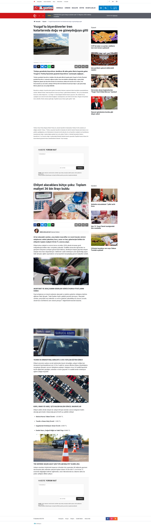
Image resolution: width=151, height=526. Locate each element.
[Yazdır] (76, 66)
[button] (79, 66)
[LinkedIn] (45, 66)
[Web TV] (113, 1)
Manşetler (39, 1)
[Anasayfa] (34, 1)
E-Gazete (66, 1)
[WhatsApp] (49, 66)
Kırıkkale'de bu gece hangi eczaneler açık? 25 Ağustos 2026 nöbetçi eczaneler (72, 15)
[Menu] (101, 8)
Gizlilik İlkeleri (79, 518)
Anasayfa (37, 21)
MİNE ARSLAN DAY (45, 232)
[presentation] (39, 16)
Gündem (67, 8)
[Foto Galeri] (116, 1)
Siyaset (44, 21)
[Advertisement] (20, 42)
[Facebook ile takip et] (108, 518)
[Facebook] (109, 1)
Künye (67, 518)
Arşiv (54, 1)
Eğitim (81, 8)
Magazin (75, 8)
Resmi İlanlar (90, 8)
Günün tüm (112, 15)
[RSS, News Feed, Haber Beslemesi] (115, 518)
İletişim (72, 518)
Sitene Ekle (59, 1)
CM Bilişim (38, 523)
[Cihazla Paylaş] (52, 66)
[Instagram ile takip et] (112, 518)
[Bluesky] (42, 66)
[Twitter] (38, 66)
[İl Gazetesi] (43, 8)
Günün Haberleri (47, 1)
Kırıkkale (59, 8)
